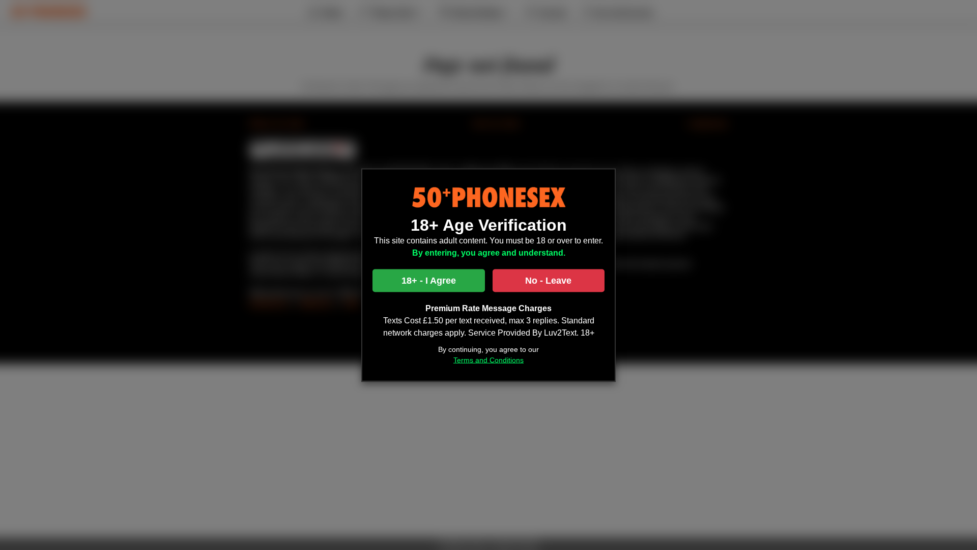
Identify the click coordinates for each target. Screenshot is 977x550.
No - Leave (548, 280)
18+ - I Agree (428, 280)
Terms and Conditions (488, 359)
